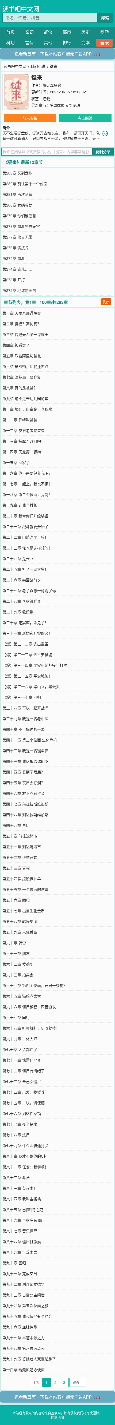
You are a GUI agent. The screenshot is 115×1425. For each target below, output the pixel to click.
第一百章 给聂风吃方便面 (23, 1369)
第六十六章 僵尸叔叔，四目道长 (29, 1006)
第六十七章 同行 (16, 1017)
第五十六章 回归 (16, 900)
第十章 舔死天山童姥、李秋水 (27, 409)
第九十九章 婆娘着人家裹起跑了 (29, 1359)
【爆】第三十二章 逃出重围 (25, 643)
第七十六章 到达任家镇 (21, 1113)
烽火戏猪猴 (52, 85)
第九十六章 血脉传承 (19, 1326)
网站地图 (57, 1417)
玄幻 (29, 32)
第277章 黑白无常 (17, 237)
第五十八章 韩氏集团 (19, 921)
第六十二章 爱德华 (17, 964)
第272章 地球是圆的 (19, 290)
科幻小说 (37, 66)
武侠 (48, 32)
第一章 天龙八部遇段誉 (21, 313)
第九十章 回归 (14, 1262)
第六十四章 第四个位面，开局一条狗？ (34, 985)
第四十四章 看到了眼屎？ (23, 772)
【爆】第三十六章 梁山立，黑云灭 (31, 686)
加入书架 (29, 118)
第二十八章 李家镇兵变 (21, 601)
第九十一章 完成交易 (19, 1273)
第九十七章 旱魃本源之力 (23, 1337)
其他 (48, 42)
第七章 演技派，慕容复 (21, 377)
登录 (104, 42)
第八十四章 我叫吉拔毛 (21, 1198)
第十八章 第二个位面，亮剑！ (27, 494)
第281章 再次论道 (17, 194)
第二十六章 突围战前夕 (21, 579)
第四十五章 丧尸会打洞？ (23, 782)
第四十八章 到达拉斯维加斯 (25, 814)
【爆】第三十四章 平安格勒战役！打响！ (36, 665)
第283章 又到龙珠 (65, 105)
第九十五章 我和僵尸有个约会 (27, 1316)
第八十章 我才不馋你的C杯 (24, 1156)
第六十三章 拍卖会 (17, 974)
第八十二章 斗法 (16, 1177)
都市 (67, 32)
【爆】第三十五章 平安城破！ (27, 675)
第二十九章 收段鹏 (17, 611)
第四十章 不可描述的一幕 (23, 729)
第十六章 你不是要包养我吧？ (27, 473)
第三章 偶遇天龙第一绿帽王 (25, 334)
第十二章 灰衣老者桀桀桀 (23, 430)
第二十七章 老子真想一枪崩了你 (29, 590)
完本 (85, 42)
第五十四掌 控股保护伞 (21, 878)
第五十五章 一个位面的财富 (25, 889)
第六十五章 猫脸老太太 (21, 996)
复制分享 (102, 151)
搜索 (105, 18)
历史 (85, 32)
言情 (29, 42)
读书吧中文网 (20, 8)
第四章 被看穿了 (16, 345)
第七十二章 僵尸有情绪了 (23, 1070)
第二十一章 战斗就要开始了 (25, 526)
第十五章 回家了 (16, 462)
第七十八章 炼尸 (16, 1134)
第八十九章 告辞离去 (19, 1252)
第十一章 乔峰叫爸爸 (19, 419)
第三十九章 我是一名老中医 (25, 718)
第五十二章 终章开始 (19, 857)
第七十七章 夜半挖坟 (19, 1124)
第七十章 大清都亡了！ (21, 1049)
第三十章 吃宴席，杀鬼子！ (25, 622)
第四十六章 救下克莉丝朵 (23, 793)
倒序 (106, 301)
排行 (67, 42)
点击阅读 (85, 118)
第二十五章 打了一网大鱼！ (25, 569)
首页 (10, 32)
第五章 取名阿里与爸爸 (21, 355)
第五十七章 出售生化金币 (23, 910)
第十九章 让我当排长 (19, 505)
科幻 (10, 42)
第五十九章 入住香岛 (19, 932)
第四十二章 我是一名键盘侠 (25, 750)
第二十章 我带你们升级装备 (25, 515)
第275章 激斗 (13, 258)
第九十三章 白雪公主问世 (23, 1294)
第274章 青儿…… (17, 269)
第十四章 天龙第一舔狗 (21, 451)
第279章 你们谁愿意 (19, 215)
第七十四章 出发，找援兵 (23, 1092)
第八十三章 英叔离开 (19, 1188)
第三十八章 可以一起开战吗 (25, 707)
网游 (104, 32)
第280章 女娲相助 (17, 205)
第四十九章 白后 (16, 825)
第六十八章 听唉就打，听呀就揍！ (31, 1028)
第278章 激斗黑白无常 (21, 226)
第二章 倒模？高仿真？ (21, 323)
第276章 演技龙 (15, 247)
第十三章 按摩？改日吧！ (23, 441)
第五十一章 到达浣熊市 (21, 846)
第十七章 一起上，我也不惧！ (27, 483)
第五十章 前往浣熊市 (19, 836)
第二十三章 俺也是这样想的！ (27, 547)
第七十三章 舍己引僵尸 (21, 1081)
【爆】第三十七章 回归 (21, 697)
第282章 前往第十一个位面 (24, 183)
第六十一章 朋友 (16, 953)
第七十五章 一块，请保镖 (23, 1102)
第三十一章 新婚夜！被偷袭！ (27, 633)
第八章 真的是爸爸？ (19, 387)
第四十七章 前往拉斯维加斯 (25, 804)
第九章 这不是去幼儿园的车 (25, 398)
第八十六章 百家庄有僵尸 (23, 1220)
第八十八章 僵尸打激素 (21, 1241)
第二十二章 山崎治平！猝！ (25, 537)
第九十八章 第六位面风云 (23, 1348)
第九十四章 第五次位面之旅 (25, 1305)
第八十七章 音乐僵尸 (19, 1230)
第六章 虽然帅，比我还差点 (25, 366)
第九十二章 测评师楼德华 (23, 1284)
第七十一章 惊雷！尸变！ (23, 1060)
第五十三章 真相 (16, 868)
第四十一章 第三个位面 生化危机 (29, 740)
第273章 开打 (13, 279)
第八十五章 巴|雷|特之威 (22, 1209)
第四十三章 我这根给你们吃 (25, 761)
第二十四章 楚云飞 (17, 558)
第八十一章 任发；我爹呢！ (25, 1166)
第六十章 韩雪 (14, 942)
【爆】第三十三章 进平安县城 (27, 654)
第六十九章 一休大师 (19, 1038)
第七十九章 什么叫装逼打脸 (25, 1145)
